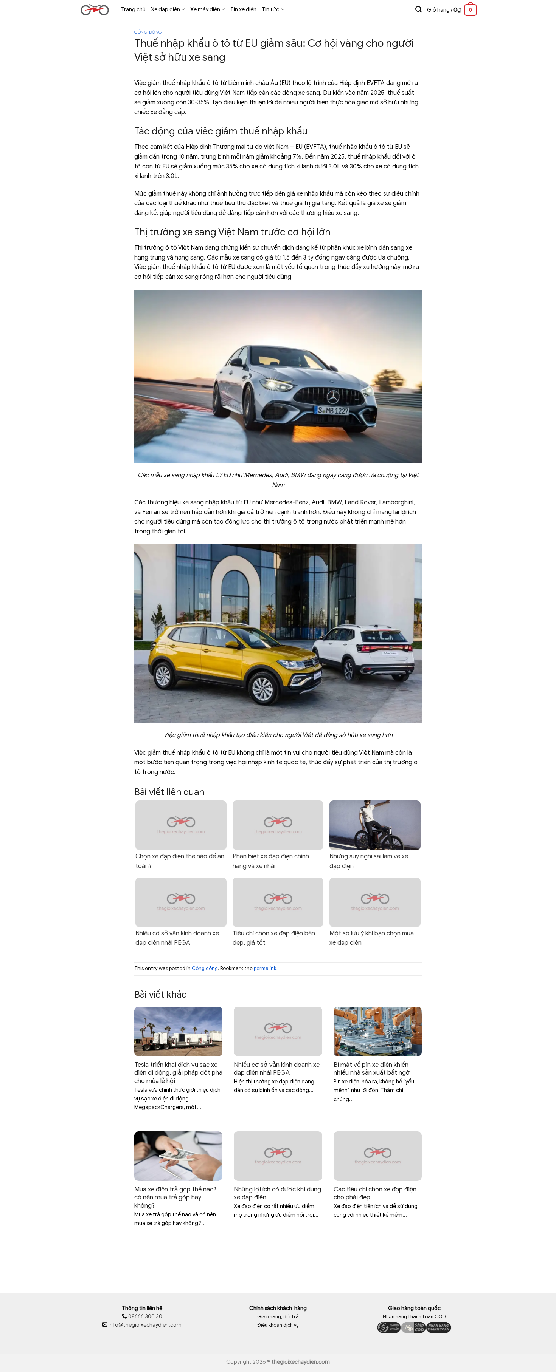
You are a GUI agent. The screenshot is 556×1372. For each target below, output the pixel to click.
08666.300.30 (144, 1316)
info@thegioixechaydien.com (145, 1325)
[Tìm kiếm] (418, 9)
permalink (265, 969)
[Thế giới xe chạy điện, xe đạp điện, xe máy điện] (94, 9)
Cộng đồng (148, 32)
